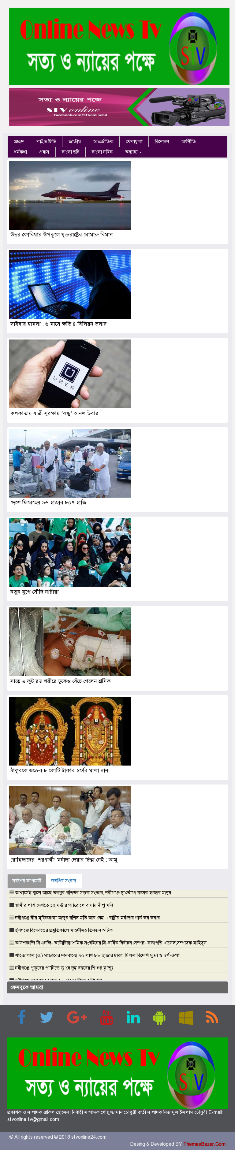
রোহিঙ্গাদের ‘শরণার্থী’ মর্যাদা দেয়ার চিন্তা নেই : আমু (64, 859)
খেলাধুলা (134, 142)
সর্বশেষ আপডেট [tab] (26, 881)
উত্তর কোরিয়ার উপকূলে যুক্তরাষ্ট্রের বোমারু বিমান (61, 234)
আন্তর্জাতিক (103, 142)
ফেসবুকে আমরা (26, 987)
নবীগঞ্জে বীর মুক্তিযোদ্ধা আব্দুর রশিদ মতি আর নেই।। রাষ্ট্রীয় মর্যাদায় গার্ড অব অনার (87, 918)
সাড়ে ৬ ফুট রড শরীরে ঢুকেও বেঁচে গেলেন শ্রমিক (60, 681)
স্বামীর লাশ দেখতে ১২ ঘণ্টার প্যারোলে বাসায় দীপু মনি (64, 905)
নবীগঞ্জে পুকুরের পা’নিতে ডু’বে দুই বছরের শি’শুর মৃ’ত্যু (64, 968)
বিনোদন (162, 142)
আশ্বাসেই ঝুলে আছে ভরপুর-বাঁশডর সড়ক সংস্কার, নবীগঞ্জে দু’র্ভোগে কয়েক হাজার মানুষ (93, 893)
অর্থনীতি (188, 142)
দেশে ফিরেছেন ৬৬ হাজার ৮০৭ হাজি (48, 502)
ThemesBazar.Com (204, 1144)
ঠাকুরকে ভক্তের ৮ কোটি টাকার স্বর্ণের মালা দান (59, 770)
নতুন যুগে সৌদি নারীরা (34, 591)
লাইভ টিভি (46, 142)
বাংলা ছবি (70, 152)
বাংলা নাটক (102, 152)
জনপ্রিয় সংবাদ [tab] (63, 881)
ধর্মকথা (20, 152)
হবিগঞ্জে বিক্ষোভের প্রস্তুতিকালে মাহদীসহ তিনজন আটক (64, 930)
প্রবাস (44, 152)
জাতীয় (75, 142)
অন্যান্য (132, 152)
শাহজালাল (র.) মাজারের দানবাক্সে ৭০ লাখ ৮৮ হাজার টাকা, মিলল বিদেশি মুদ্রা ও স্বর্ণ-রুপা (97, 955)
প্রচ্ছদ (19, 142)
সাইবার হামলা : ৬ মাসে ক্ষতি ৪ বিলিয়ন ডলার (58, 324)
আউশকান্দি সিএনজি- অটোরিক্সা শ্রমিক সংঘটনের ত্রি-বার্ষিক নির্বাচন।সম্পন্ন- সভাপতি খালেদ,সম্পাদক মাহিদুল (111, 943)
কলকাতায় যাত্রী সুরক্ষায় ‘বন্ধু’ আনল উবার (54, 413)
